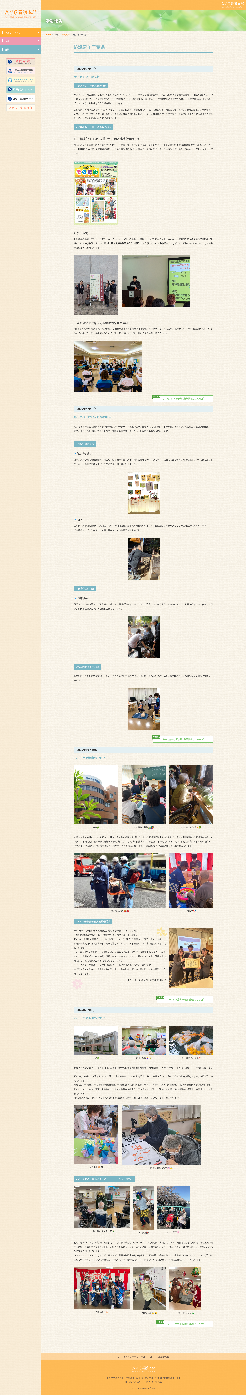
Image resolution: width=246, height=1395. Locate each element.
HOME (48, 34)
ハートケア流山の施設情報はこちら (179, 998)
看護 (7, 40)
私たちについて (12, 32)
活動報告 (66, 34)
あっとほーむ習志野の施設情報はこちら (177, 738)
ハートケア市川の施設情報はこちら (179, 1323)
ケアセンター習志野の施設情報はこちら (177, 397)
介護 (7, 49)
